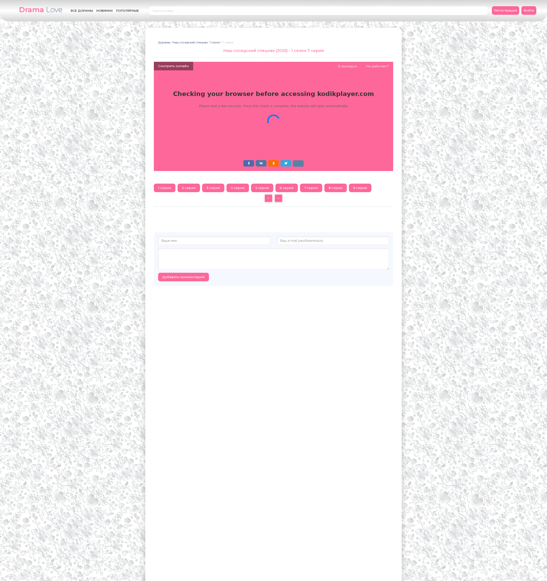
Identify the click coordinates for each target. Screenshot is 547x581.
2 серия (189, 188)
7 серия (311, 188)
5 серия (262, 188)
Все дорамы (82, 11)
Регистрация (505, 10)
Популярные (127, 11)
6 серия (287, 188)
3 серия (213, 188)
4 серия (238, 188)
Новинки (104, 11)
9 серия (360, 188)
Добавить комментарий (183, 277)
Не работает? (377, 66)
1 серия (164, 188)
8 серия (336, 188)
